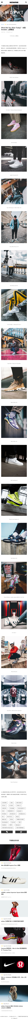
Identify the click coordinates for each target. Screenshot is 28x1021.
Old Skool (11, 819)
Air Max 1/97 (19, 805)
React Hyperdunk (5, 822)
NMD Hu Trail (4, 819)
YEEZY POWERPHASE (20, 827)
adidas (12, 802)
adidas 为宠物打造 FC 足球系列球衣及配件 (12, 921)
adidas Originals (19, 802)
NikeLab (17, 816)
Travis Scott (13, 822)
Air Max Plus (4, 808)
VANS (20, 822)
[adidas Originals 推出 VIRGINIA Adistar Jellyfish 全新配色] (14, 993)
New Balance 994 (22, 813)
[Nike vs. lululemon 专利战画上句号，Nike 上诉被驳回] (14, 964)
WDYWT (2, 24)
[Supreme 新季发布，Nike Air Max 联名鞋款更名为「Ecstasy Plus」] (14, 935)
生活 (2, 974)
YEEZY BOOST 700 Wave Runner (7, 827)
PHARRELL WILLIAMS (20, 819)
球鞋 (5, 24)
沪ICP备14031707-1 (13, 1016)
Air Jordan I (11, 805)
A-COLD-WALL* (4, 802)
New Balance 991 (13, 813)
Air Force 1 (4, 805)
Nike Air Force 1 (9, 816)
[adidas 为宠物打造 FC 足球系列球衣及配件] (14, 908)
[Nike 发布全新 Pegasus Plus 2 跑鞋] (14, 852)
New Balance (4, 813)
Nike (3, 816)
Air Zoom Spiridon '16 (21, 808)
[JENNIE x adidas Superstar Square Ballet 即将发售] (14, 879)
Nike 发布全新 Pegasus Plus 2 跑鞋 (10, 865)
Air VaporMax (12, 808)
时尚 (2, 918)
